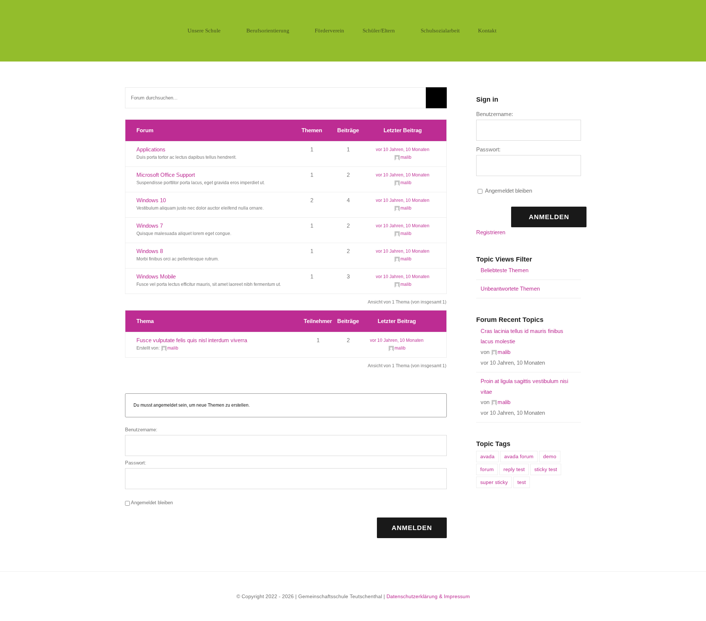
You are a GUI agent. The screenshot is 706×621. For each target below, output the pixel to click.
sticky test (545, 469)
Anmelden (412, 527)
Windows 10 (151, 200)
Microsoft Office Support (165, 175)
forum (487, 469)
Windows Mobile (156, 276)
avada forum (519, 456)
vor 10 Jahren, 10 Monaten (402, 149)
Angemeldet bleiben (152, 502)
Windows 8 (149, 251)
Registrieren (490, 232)
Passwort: (135, 463)
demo (549, 456)
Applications (150, 149)
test (521, 482)
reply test (514, 469)
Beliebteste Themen (504, 270)
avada (487, 456)
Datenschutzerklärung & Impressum (428, 596)
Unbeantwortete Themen (510, 288)
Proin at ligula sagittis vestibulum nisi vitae (524, 386)
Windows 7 (149, 225)
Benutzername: (141, 429)
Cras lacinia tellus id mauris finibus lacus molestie (522, 336)
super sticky (494, 482)
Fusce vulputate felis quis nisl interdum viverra (191, 340)
